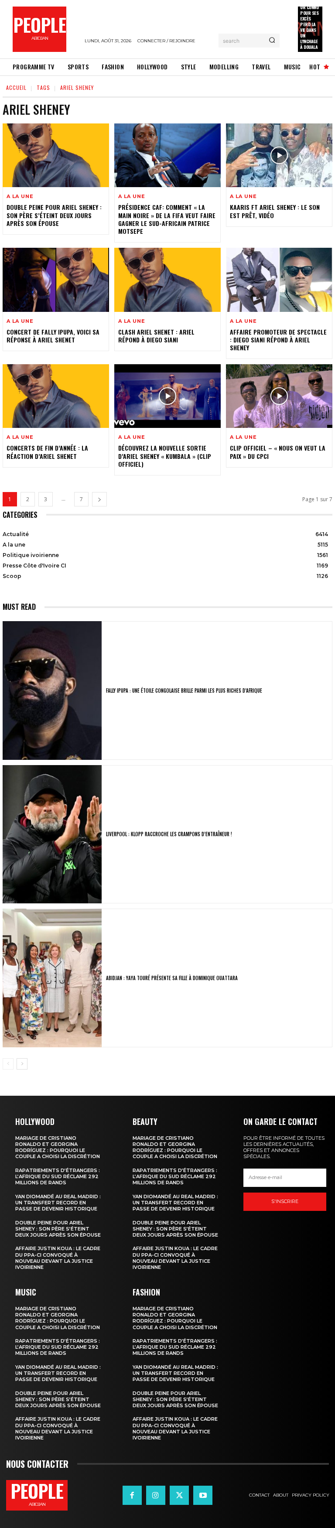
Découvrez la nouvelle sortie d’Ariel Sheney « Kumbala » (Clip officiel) (164, 455)
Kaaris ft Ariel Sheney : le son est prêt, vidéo (275, 210)
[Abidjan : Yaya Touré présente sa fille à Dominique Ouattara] (52, 978)
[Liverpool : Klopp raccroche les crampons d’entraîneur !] (52, 834)
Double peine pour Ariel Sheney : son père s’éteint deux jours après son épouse (54, 214)
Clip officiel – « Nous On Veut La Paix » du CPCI (277, 451)
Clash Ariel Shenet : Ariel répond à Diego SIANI (156, 335)
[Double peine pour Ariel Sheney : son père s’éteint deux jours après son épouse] (56, 155)
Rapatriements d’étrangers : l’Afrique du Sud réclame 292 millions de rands (57, 1176)
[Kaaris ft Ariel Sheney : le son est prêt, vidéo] (279, 155)
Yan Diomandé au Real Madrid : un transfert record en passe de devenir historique (58, 1202)
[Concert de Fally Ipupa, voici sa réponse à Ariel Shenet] (56, 279)
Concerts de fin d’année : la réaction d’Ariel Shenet (47, 451)
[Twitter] (179, 1495)
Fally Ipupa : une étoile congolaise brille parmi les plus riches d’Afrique (184, 690)
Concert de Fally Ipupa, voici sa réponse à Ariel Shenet (53, 335)
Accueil (16, 87)
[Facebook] (132, 1495)
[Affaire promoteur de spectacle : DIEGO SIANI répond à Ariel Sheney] (279, 279)
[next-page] (99, 499)
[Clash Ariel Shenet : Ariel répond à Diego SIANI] (167, 279)
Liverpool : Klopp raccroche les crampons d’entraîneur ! (169, 834)
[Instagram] (155, 1495)
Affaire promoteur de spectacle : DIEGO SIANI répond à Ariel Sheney (278, 339)
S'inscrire (284, 1201)
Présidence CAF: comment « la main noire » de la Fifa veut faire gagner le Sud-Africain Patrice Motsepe (166, 219)
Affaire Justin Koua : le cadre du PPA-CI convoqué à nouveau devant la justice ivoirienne (57, 1257)
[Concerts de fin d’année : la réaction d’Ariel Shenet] (56, 396)
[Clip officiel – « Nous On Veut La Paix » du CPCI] (279, 396)
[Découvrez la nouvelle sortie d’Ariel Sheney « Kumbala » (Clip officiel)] (167, 396)
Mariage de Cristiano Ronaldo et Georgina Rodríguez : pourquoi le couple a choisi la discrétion (57, 1147)
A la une (20, 196)
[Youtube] (202, 1495)
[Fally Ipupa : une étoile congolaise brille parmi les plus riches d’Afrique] (52, 690)
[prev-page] (8, 1064)
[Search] (272, 41)
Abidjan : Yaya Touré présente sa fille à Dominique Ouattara (172, 977)
